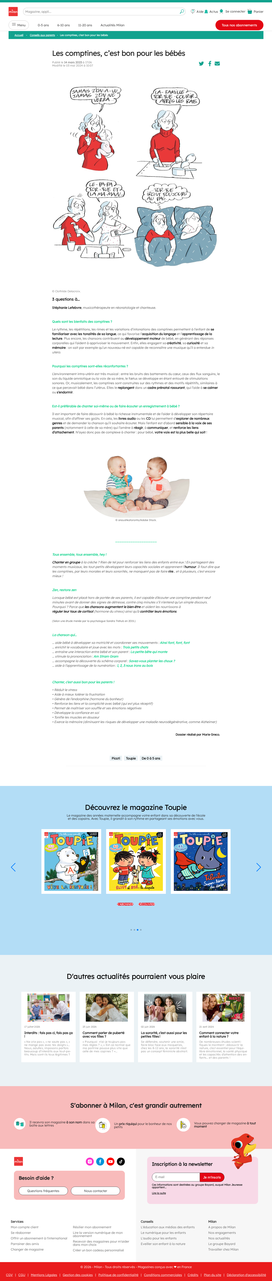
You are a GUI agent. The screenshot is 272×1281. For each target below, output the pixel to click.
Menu (21, 25)
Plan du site (212, 1275)
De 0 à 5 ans (151, 758)
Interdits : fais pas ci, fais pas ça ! (48, 1034)
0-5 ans (43, 25)
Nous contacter (95, 1191)
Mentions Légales (44, 1275)
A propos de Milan (222, 1226)
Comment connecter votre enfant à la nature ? (219, 1034)
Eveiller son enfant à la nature (163, 1243)
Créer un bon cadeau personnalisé (98, 1250)
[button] (13, 867)
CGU (21, 1275)
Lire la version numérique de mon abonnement (98, 1234)
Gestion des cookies (78, 1275)
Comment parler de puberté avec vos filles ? (103, 1034)
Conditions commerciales (163, 1275)
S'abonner (125, 904)
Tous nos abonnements (239, 25)
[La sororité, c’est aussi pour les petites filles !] (165, 1008)
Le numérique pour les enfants (163, 1232)
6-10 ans (63, 25)
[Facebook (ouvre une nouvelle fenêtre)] (100, 1164)
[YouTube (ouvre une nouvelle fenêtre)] (110, 1164)
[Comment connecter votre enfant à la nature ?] (223, 1008)
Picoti (116, 758)
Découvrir (146, 904)
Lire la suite (159, 1193)
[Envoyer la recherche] (182, 11)
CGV (9, 1275)
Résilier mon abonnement (92, 1226)
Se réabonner (21, 1232)
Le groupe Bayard (221, 1243)
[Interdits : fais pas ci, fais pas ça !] (48, 1008)
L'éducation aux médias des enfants (168, 1226)
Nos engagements (222, 1232)
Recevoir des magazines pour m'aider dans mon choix (101, 1243)
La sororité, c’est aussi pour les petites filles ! (164, 1034)
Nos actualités (219, 1238)
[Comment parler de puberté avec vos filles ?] (107, 1008)
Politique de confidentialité (118, 1275)
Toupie (131, 758)
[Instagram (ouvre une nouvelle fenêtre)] (90, 1164)
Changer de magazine (27, 1249)
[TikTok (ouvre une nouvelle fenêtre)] (121, 1164)
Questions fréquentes (43, 1191)
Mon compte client (24, 1226)
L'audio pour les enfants (159, 1238)
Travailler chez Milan (223, 1249)
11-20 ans (85, 25)
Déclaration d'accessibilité (246, 1275)
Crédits (193, 1275)
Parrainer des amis (25, 1243)
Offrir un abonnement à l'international (39, 1238)
